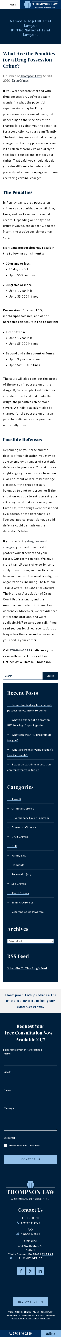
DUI (14, 846)
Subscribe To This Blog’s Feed (27, 968)
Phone (7, 1089)
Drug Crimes (20, 80)
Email (7, 1071)
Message (9, 1108)
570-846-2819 (19, 650)
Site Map (23, 1315)
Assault (16, 799)
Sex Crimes (19, 883)
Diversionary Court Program (30, 817)
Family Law (19, 855)
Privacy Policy (37, 1315)
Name (7, 1053)
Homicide (18, 864)
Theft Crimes (20, 893)
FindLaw (45, 1319)
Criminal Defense (23, 808)
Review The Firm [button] (30, 1301)
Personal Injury (21, 874)
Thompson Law (30, 76)
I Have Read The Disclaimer (25, 1145)
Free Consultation (23, 1033)
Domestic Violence (24, 827)
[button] (10, 4)
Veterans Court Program (28, 911)
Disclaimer (9, 1137)
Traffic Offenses (23, 902)
